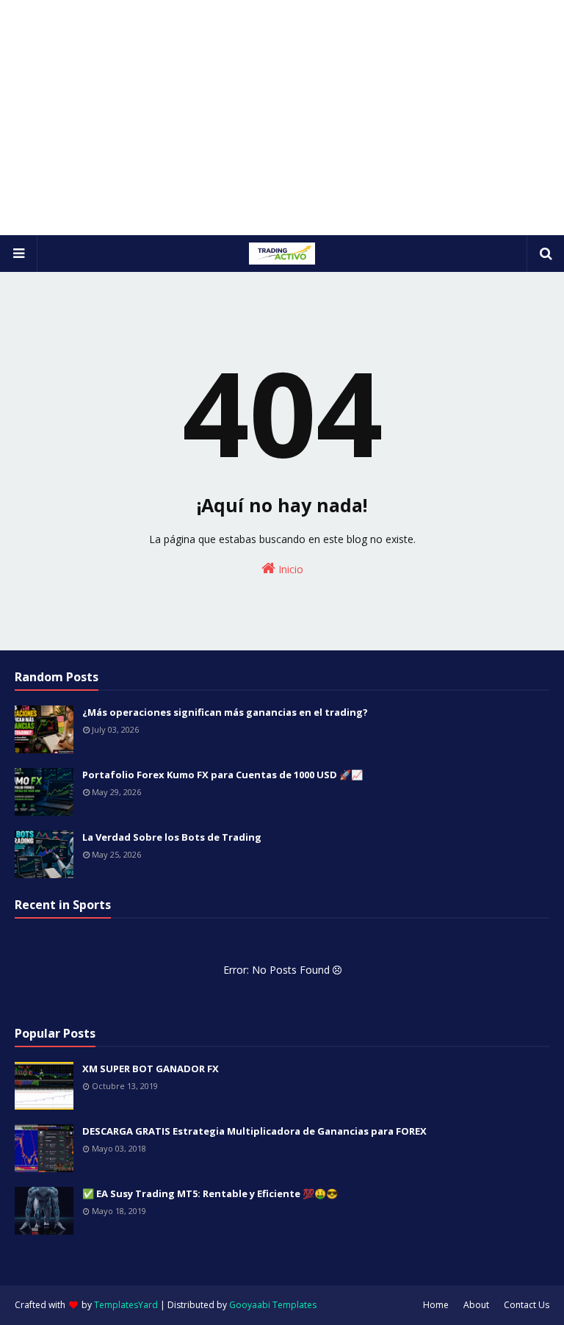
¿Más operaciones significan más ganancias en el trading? (225, 712)
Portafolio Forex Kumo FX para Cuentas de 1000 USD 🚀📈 (222, 774)
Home (436, 1305)
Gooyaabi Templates (273, 1305)
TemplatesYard (126, 1305)
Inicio (289, 569)
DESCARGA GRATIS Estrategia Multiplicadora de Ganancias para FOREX (254, 1131)
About (476, 1305)
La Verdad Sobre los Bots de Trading (171, 837)
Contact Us (526, 1305)
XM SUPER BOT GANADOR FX (150, 1068)
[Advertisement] (282, 117)
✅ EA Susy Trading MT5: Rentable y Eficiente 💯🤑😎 (210, 1193)
